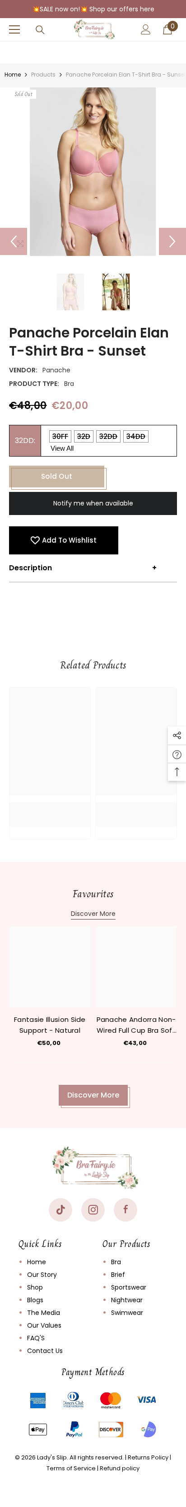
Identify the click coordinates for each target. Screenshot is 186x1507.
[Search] (40, 29)
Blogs (35, 1300)
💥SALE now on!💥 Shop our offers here (93, 9)
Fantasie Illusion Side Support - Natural (50, 1025)
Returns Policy (148, 1457)
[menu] (14, 29)
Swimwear (127, 1312)
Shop (35, 1287)
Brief (118, 1274)
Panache (56, 370)
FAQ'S (36, 1338)
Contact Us (45, 1350)
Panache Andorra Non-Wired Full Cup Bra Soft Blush (136, 1025)
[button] (13, 241)
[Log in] (146, 29)
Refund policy (120, 1468)
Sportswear (128, 1287)
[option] (93, 171)
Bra (116, 1261)
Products (43, 74)
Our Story (42, 1274)
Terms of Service (71, 1468)
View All (62, 448)
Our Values (44, 1325)
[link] (49, 807)
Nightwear (127, 1300)
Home (13, 74)
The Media (43, 1312)
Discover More (93, 913)
